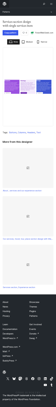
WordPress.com (11, 347)
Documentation (10, 329)
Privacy (6, 316)
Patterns (6, 12)
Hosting (6, 311)
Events (32, 329)
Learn (5, 324)
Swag (33, 338)
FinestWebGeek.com (44, 33)
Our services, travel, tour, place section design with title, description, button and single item (28, 239)
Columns (22, 132)
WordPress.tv (10, 338)
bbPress (8, 356)
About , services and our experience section (22, 190)
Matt (6, 351)
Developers (8, 333)
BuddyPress (10, 360)
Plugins (32, 311)
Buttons (13, 132)
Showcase (34, 302)
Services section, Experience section (19, 287)
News (5, 306)
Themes (33, 306)
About (5, 302)
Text (38, 132)
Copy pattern (10, 33)
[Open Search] (44, 4)
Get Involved (35, 324)
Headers (31, 132)
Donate (34, 333)
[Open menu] (52, 4)
